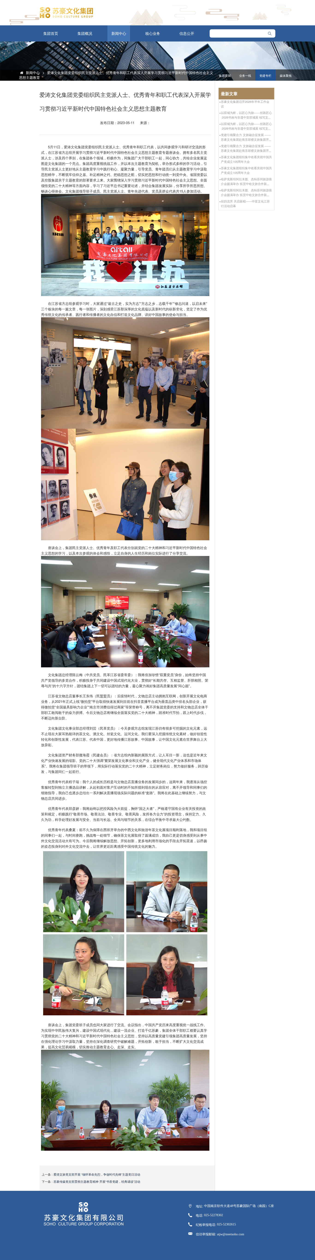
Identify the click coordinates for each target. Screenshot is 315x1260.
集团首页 (50, 33)
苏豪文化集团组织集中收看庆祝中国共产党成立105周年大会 (246, 159)
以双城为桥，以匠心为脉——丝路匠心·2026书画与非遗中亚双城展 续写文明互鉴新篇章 (246, 117)
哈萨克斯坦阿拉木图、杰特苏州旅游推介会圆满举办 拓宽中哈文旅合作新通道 (246, 183)
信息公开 (186, 33)
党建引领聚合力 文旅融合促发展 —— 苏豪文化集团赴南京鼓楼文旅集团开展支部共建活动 (246, 139)
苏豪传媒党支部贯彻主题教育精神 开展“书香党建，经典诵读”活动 (96, 1181)
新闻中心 (118, 33)
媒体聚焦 (286, 76)
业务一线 (245, 76)
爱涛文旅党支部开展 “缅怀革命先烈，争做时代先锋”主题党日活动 (96, 1174)
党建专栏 (265, 76)
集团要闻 (225, 76)
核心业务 (152, 33)
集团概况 (84, 33)
